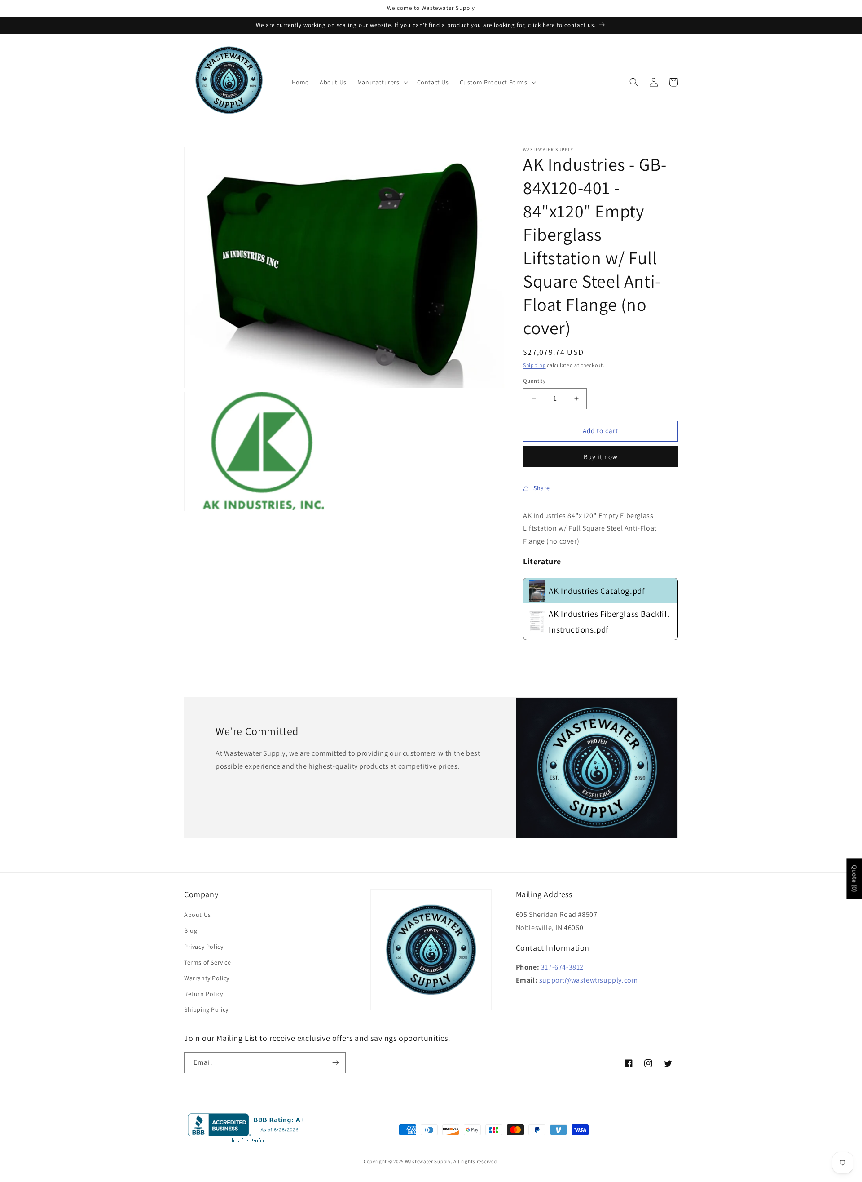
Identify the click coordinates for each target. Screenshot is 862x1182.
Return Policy (203, 994)
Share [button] (541, 488)
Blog (190, 930)
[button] (382, 82)
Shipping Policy (206, 1009)
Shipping (534, 365)
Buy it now (601, 456)
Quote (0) (854, 878)
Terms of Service (207, 962)
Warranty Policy (206, 978)
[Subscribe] (335, 1062)
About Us (197, 915)
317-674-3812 (562, 967)
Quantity (534, 381)
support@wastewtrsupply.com (588, 980)
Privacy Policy (203, 947)
